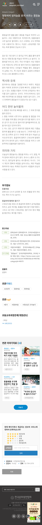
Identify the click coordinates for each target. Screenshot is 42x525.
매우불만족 (22, 443)
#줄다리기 (8, 369)
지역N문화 (5, 4)
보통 (20, 438)
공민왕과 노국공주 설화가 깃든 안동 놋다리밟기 (31, 364)
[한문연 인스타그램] (14, 518)
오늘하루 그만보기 (32, 521)
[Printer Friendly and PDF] (15, 26)
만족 (20, 436)
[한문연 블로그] (23, 518)
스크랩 (4, 25)
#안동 (27, 369)
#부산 (7, 398)
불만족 (21, 440)
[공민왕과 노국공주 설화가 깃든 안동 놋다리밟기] (31, 351)
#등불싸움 (15, 304)
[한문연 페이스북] (18, 518)
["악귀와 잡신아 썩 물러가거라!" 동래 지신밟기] (31, 380)
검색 (34, 4)
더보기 (20, 407)
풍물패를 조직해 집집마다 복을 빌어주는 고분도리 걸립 (11, 383)
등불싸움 (17, 289)
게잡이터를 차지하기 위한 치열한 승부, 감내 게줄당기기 (11, 354)
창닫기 (38, 521)
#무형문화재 (29, 398)
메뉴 (38, 4)
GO (37, 489)
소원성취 (7, 289)
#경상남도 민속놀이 (29, 304)
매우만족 (22, 434)
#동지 (6, 304)
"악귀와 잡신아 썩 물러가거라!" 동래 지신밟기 (30, 392)
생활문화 (16, 4)
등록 (21, 453)
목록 (11, 472)
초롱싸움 (27, 289)
